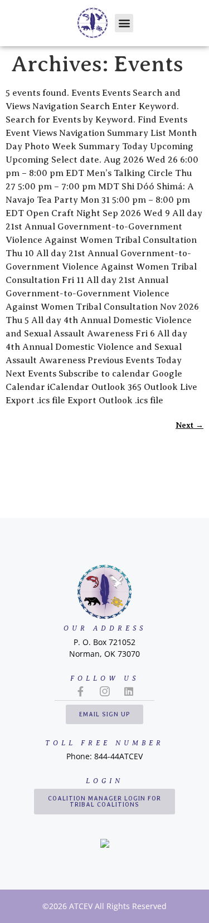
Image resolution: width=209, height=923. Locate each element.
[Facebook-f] (81, 691)
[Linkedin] (129, 691)
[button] (124, 23)
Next (189, 425)
